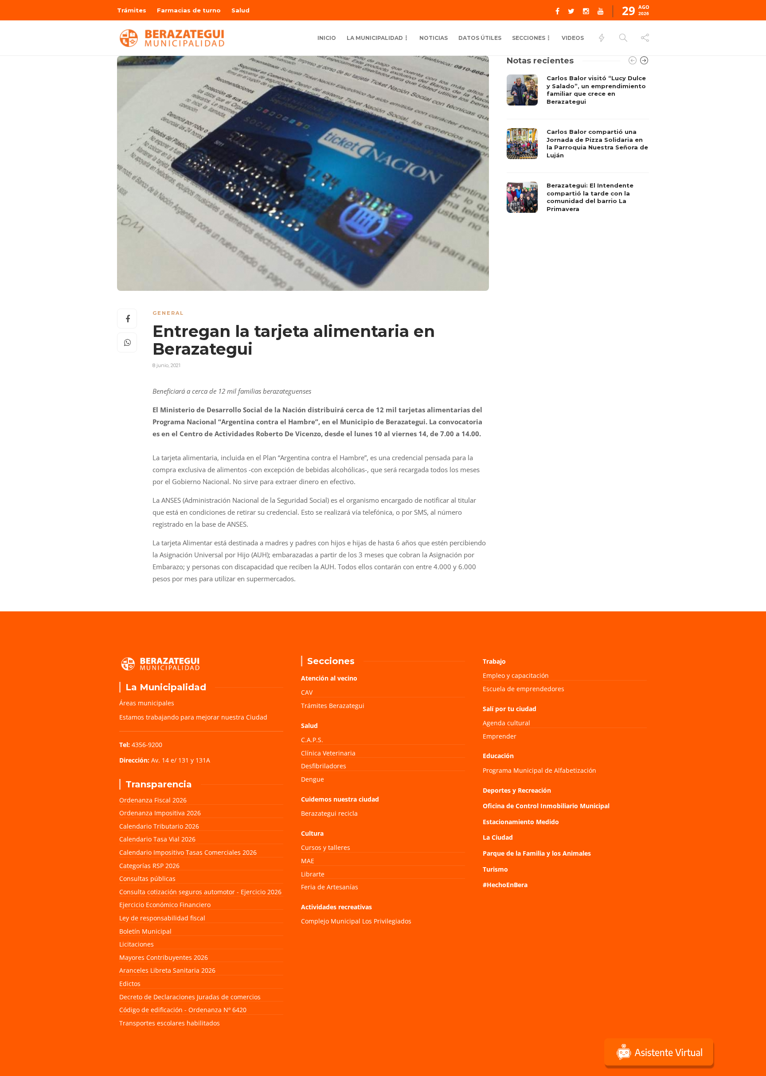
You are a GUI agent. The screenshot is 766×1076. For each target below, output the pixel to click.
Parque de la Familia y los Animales (537, 853)
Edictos (130, 983)
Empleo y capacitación (516, 675)
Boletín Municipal (145, 931)
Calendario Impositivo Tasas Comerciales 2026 (188, 852)
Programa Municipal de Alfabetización (539, 770)
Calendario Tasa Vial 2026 (157, 839)
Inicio (326, 38)
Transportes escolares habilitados (169, 1023)
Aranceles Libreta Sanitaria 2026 (167, 970)
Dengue (312, 779)
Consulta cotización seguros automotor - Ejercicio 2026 (200, 892)
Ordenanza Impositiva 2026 (160, 813)
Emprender (499, 736)
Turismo (495, 869)
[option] (578, 146)
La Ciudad (498, 837)
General (168, 313)
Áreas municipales (146, 703)
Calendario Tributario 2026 (159, 826)
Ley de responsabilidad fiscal (162, 918)
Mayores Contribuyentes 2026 (163, 957)
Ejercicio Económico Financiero (165, 904)
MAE (307, 861)
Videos (573, 38)
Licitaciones (136, 944)
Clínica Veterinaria (328, 753)
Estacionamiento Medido (521, 822)
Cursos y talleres (325, 847)
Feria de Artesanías (329, 887)
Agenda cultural (506, 723)
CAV (307, 692)
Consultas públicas (147, 878)
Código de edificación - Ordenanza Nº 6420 (182, 1010)
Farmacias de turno (189, 10)
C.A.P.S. (312, 740)
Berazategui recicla (329, 813)
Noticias (433, 38)
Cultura (312, 833)
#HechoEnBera (505, 884)
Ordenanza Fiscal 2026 (153, 800)
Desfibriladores (323, 766)
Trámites (131, 10)
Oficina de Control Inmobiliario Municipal (546, 806)
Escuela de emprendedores (523, 689)
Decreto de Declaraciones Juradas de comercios (190, 997)
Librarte (312, 874)
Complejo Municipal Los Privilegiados (356, 921)
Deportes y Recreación (517, 790)
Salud (240, 10)
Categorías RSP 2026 (149, 865)
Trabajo (494, 661)
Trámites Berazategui (332, 705)
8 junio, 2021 (166, 365)
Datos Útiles (479, 38)
